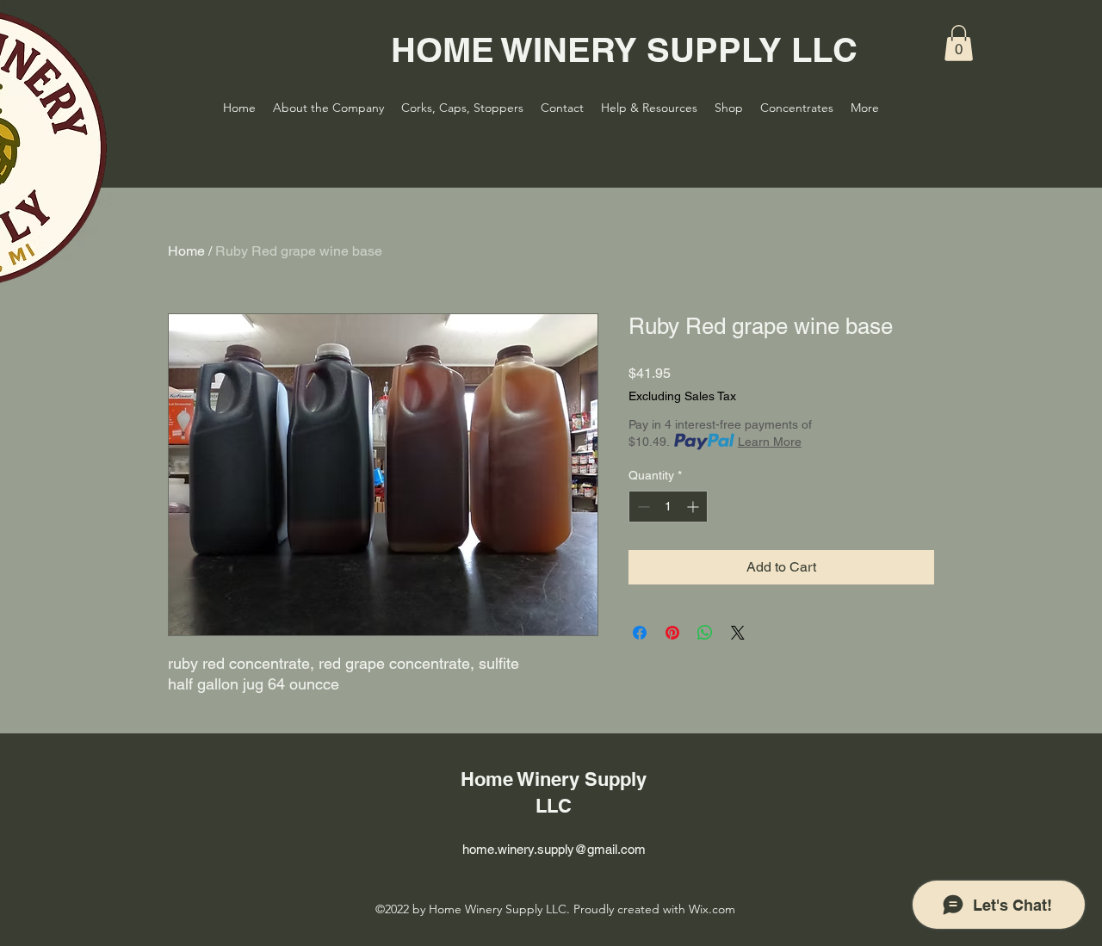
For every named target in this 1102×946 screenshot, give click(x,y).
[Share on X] (737, 632)
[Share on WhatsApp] (705, 632)
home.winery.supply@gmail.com (554, 849)
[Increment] (694, 507)
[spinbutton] (668, 507)
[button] (959, 43)
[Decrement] (642, 507)
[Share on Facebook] (639, 632)
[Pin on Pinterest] (672, 632)
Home (186, 251)
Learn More (770, 441)
